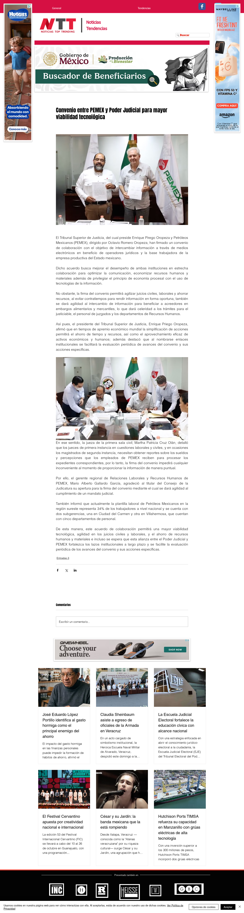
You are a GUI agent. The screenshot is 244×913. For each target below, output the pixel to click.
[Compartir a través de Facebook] (57, 570)
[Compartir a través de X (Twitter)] (66, 570)
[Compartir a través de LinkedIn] (75, 570)
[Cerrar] (240, 907)
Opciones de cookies (203, 907)
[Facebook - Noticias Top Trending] (202, 6)
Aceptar (228, 907)
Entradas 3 (63, 558)
